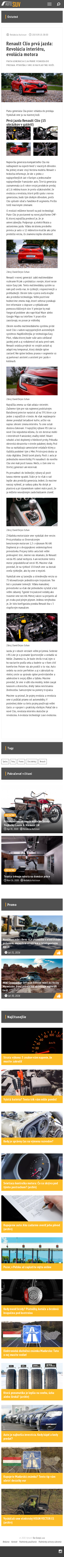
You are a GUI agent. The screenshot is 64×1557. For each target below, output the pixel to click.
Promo (21, 761)
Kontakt (14, 1541)
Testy (13, 761)
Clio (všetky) (31, 761)
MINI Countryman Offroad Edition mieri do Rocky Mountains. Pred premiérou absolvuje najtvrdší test (31, 986)
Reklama (6, 1541)
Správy (5, 761)
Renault (42, 761)
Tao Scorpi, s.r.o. (38, 1537)
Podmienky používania (28, 1541)
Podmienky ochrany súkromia (49, 1541)
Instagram (60, 1551)
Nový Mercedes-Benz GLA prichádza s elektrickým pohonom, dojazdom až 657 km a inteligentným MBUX (32, 943)
